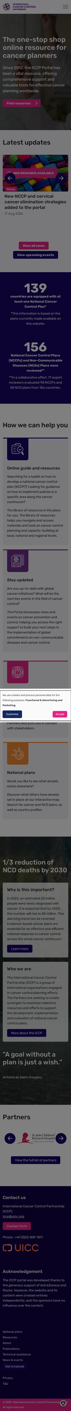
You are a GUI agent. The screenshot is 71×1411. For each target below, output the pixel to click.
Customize (12, 714)
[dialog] (35, 705)
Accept (60, 714)
